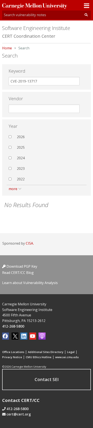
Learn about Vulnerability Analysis (30, 282)
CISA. (30, 243)
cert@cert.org (18, 414)
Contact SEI (47, 379)
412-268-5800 (13, 326)
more (13, 188)
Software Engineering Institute (36, 27)
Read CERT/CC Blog (18, 272)
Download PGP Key (21, 266)
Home (7, 48)
